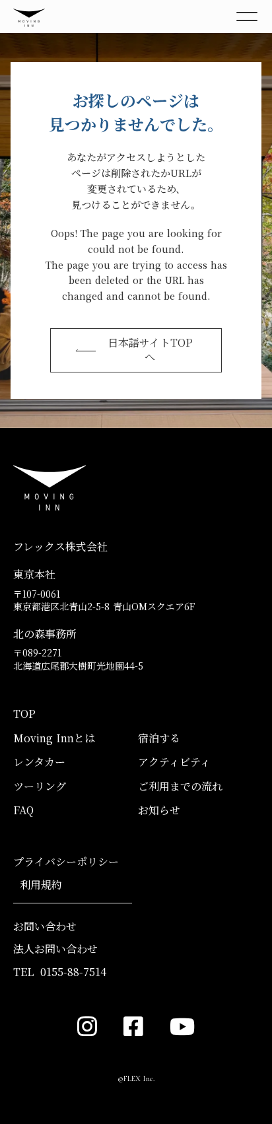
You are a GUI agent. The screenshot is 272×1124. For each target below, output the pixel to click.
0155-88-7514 (73, 972)
